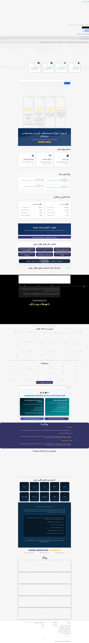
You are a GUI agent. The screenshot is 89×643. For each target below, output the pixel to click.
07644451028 (59, 42)
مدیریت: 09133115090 (52, 42)
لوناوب (58, 641)
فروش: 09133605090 (43, 42)
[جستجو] (67, 83)
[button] (19, 286)
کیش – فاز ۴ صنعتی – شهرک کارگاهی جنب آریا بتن (79, 42)
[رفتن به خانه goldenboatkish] (44, 12)
